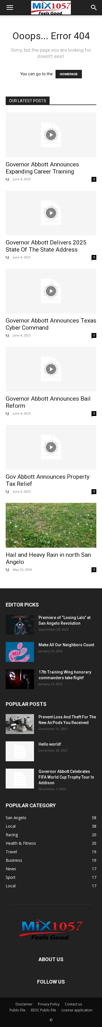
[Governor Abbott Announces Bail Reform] (51, 369)
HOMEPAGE (69, 74)
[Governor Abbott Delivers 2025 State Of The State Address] (51, 213)
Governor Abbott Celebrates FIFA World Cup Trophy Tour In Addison (66, 777)
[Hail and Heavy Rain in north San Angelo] (51, 525)
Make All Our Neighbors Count (66, 645)
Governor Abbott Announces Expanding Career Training (42, 168)
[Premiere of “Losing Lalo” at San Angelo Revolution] (20, 625)
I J (7, 179)
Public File (18, 1010)
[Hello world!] (20, 751)
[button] (10, 7)
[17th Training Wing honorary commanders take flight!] (20, 679)
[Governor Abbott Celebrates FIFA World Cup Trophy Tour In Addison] (20, 778)
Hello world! (50, 744)
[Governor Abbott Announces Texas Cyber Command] (51, 291)
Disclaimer (24, 1004)
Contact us (73, 1004)
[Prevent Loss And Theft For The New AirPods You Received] (20, 724)
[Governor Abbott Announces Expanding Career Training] (51, 134)
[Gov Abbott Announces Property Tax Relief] (51, 447)
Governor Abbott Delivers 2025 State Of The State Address (46, 246)
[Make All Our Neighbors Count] (20, 652)
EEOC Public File (43, 1010)
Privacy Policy (49, 1004)
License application (76, 1010)
